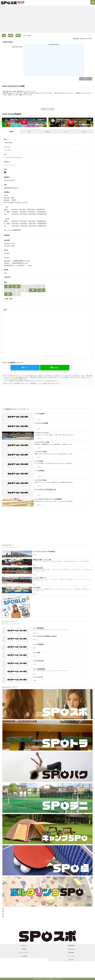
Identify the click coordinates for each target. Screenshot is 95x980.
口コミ (29, 131)
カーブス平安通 (39, 461)
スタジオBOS (36, 587)
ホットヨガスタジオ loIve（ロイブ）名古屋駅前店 (48, 499)
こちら (38, 383)
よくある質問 (23, 956)
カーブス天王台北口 (38, 661)
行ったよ (89, 78)
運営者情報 (71, 952)
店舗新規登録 (71, 945)
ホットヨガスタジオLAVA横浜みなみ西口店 (44, 636)
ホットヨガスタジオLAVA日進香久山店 (45, 489)
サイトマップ (71, 956)
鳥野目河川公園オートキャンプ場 (42, 559)
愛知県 (10, 35)
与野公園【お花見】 (38, 568)
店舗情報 (11, 131)
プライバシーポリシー (23, 952)
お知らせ (47, 131)
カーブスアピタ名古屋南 (41, 423)
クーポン (84, 131)
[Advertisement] (47, 19)
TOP (4, 35)
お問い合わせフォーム (39, 381)
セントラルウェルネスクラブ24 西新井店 (44, 551)
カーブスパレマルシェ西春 (42, 442)
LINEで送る (56, 367)
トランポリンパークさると (42, 432)
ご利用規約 (14, 379)
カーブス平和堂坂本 (38, 644)
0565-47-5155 (10, 180)
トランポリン (8, 150)
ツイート (26, 367)
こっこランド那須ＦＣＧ (39, 577)
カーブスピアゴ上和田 (41, 451)
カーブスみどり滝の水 (41, 480)
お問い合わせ (71, 949)
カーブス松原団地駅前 (39, 669)
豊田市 (18, 35)
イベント (66, 131)
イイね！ (83, 78)
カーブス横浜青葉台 (38, 628)
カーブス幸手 (36, 652)
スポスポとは (23, 945)
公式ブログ (71, 959)
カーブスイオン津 (38, 677)
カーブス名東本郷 (39, 413)
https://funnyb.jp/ (9, 165)
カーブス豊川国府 (39, 470)
